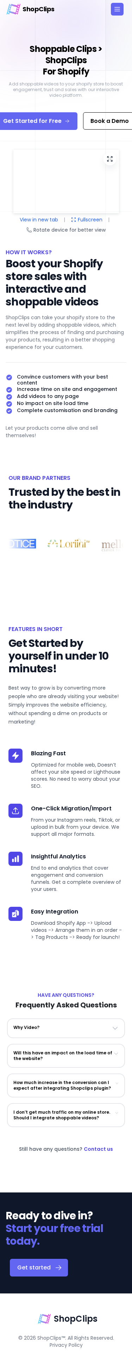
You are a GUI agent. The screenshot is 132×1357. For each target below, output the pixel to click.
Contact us (98, 1149)
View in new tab (39, 219)
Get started (34, 1267)
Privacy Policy (66, 1345)
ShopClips (76, 1319)
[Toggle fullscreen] (109, 159)
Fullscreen (90, 219)
